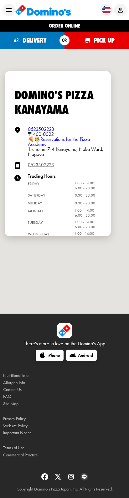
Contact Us (12, 389)
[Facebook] (45, 479)
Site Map (10, 403)
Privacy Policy (14, 418)
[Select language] (106, 10)
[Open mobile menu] (9, 10)
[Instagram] (71, 479)
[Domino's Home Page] (43, 10)
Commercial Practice (20, 455)
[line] (84, 479)
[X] (58, 479)
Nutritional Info (15, 375)
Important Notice (17, 432)
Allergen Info (14, 382)
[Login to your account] (120, 10)
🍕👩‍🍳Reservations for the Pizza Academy (59, 141)
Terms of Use (13, 447)
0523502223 (41, 129)
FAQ (7, 396)
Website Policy (15, 426)
